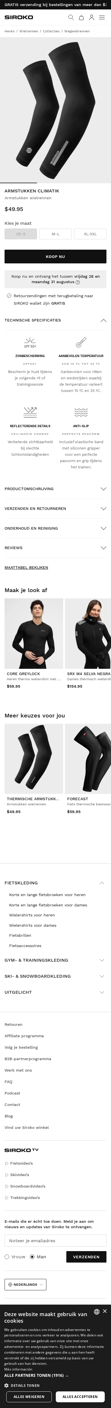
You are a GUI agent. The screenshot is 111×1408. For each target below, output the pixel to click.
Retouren (13, 1024)
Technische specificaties (33, 320)
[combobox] (97, 1312)
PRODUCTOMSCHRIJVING (29, 488)
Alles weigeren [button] (29, 1396)
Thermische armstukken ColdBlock (47, 798)
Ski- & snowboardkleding (38, 976)
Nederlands (25, 1285)
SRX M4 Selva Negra (88, 673)
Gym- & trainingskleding (36, 960)
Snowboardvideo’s (27, 1186)
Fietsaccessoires (25, 945)
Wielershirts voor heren (32, 915)
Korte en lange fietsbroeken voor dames (48, 905)
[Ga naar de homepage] (19, 17)
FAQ (8, 1081)
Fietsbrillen (20, 935)
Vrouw (18, 1256)
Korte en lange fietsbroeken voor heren (47, 894)
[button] (55, 1375)
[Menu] (101, 17)
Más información (18, 1369)
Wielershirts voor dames (32, 925)
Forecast (77, 798)
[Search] (71, 17)
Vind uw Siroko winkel (27, 1127)
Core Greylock (23, 673)
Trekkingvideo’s (25, 1197)
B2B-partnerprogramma (28, 1058)
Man (41, 1256)
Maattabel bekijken (26, 567)
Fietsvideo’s (21, 1163)
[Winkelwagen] (81, 17)
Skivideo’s (19, 1174)
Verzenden (86, 1257)
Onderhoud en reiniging (31, 528)
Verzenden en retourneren (35, 508)
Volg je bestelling (21, 1047)
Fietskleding (21, 883)
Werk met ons (18, 1070)
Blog (9, 1116)
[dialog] (55, 1356)
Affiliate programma (24, 1036)
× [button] (104, 1311)
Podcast (12, 1093)
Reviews (13, 547)
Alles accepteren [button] (80, 1396)
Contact (12, 1104)
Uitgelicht (18, 992)
